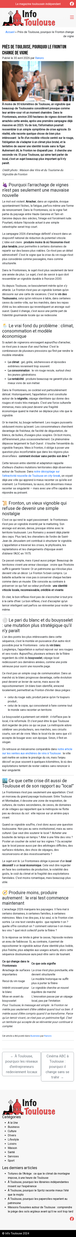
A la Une (13, 1122)
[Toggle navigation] (72, 17)
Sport (11, 1160)
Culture (12, 1131)
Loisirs (12, 1143)
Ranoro (39, 58)
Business (35, 1036)
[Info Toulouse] (28, 17)
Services (13, 1156)
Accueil (9, 32)
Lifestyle (13, 1139)
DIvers (12, 1135)
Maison (12, 1148)
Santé (11, 1152)
